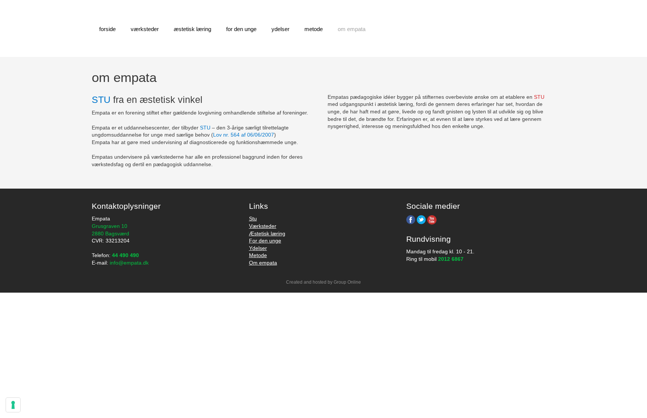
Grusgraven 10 (109, 226)
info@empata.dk (129, 263)
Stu (253, 219)
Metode (313, 29)
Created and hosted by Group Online (323, 282)
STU (539, 97)
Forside (107, 29)
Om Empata (351, 29)
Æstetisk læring (192, 29)
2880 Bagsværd (110, 234)
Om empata (263, 263)
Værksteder (145, 29)
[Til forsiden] (480, 28)
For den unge (241, 29)
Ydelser (280, 29)
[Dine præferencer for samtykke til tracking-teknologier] (13, 405)
